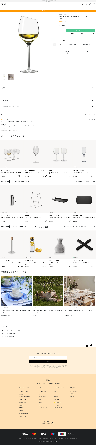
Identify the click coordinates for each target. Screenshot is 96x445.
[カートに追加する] (22, 176)
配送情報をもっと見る (88, 44)
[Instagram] (48, 422)
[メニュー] (94, 4)
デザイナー (56, 396)
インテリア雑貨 (42, 396)
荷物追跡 (21, 407)
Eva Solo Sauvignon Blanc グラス (26, 13)
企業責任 (72, 394)
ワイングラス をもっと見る (8, 336)
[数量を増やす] (64, 30)
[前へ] (2, 44)
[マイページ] (83, 4)
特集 (55, 391)
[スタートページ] (4, 4)
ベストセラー (57, 405)
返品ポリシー (22, 394)
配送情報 (21, 405)
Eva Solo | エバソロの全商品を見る (84, 181)
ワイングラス (15, 13)
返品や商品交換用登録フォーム (26, 396)
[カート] (90, 4)
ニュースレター (22, 399)
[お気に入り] (86, 4)
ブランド (56, 394)
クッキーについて (23, 416)
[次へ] (54, 44)
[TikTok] (52, 422)
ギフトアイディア (58, 407)
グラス (9, 13)
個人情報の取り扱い (23, 413)
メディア (72, 396)
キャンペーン (57, 399)
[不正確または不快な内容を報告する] (94, 130)
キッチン (41, 394)
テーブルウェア (4, 13)
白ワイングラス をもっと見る (9, 333)
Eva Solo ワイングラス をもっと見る (11, 330)
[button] (62, 21)
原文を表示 (15, 130)
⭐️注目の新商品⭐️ (58, 402)
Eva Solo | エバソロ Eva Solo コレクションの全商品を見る (78, 226)
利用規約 (21, 410)
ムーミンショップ (43, 407)
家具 (40, 405)
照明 (40, 399)
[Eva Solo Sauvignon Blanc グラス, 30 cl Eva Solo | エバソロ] (28, 44)
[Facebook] (43, 422)
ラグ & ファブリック (44, 402)
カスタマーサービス (23, 391)
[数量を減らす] (60, 30)
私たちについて (73, 391)
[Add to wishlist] (19, 176)
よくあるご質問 (22, 402)
